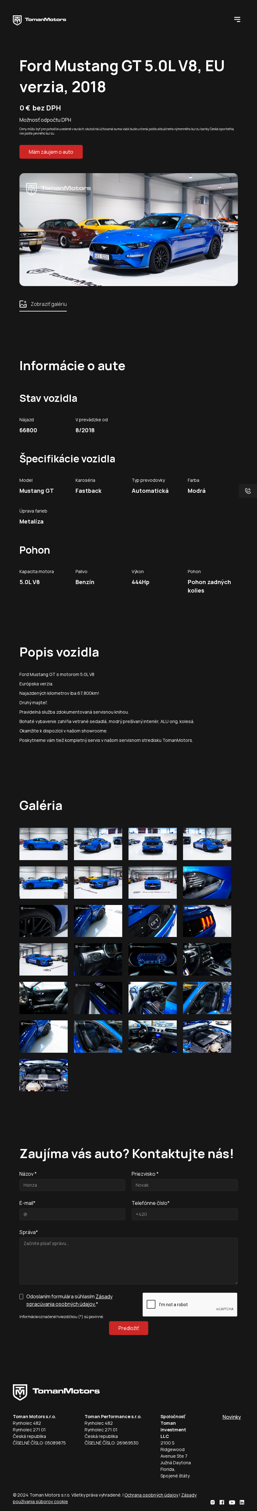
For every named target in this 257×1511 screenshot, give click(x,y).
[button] (237, 19)
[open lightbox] (43, 844)
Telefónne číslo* (151, 1203)
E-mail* (27, 1203)
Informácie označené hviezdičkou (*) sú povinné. (61, 1316)
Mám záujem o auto (51, 151)
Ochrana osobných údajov (151, 1495)
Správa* (28, 1232)
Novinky (232, 1416)
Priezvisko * (145, 1173)
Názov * (28, 1173)
